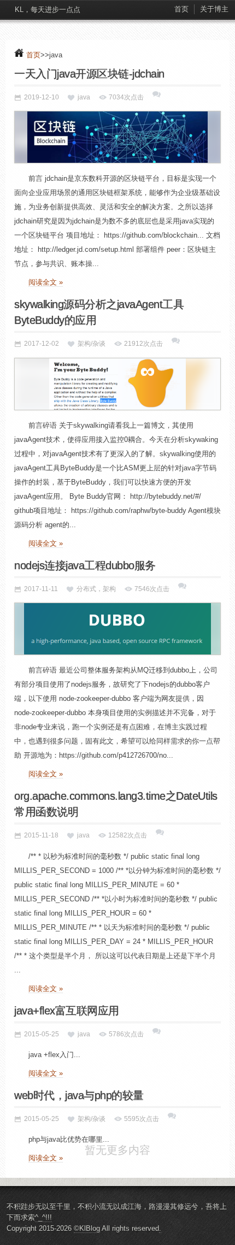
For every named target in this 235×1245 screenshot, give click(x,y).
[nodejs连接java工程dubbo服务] (117, 628)
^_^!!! (43, 1233)
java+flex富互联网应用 (66, 1011)
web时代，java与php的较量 (79, 1095)
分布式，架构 (96, 589)
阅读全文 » (45, 282)
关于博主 (214, 9)
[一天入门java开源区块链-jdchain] (117, 137)
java (84, 97)
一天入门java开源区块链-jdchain (89, 74)
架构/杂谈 (91, 343)
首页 (181, 9)
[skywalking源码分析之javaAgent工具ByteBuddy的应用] (117, 384)
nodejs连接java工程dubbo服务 (85, 565)
